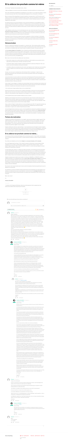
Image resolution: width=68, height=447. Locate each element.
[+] (25, 205)
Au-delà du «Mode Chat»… (53, 40)
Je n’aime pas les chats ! (53, 44)
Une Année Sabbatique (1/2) (54, 33)
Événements (38, 435)
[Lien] (22, 205)
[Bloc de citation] (20, 205)
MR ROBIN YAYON (52, 11)
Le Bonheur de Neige (54, 25)
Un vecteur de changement (54, 37)
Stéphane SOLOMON (24, 280)
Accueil (22, 435)
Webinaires (32, 435)
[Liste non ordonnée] (18, 205)
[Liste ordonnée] (17, 205)
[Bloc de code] (21, 205)
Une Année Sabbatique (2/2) (54, 30)
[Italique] (13, 205)
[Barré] (15, 205)
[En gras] (11, 205)
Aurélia (20, 243)
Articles (43, 435)
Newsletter (27, 435)
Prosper (20, 404)
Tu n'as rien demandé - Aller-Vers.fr (55, 20)
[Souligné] (14, 205)
